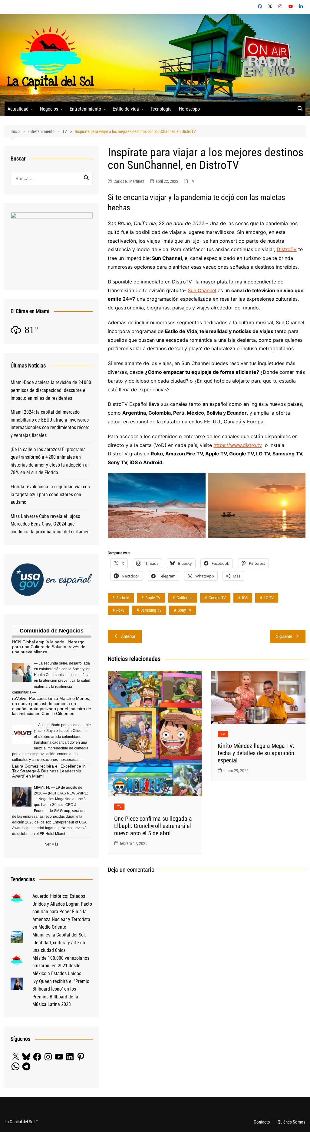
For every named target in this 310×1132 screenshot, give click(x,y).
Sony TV (184, 610)
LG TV (269, 597)
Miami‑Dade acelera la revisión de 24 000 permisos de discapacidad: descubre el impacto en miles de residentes (51, 390)
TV (192, 181)
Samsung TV (151, 610)
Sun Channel (202, 290)
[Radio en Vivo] (266, 57)
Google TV (217, 597)
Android (122, 597)
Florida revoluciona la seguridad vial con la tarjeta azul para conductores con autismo (50, 494)
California (184, 597)
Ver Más (51, 844)
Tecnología (161, 109)
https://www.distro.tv (237, 445)
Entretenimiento (85, 109)
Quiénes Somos (291, 1122)
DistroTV (287, 249)
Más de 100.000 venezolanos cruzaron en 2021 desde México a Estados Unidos (60, 965)
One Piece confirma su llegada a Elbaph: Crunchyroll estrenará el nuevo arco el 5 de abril (153, 826)
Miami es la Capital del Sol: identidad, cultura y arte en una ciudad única (59, 942)
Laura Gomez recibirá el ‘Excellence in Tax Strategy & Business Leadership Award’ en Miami (49, 771)
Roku (120, 610)
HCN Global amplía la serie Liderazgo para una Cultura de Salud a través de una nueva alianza (48, 647)
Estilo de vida (126, 109)
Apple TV (152, 597)
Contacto (262, 1122)
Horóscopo (189, 109)
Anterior (128, 636)
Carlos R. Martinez (129, 181)
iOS (245, 597)
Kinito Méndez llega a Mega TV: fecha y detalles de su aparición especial (256, 753)
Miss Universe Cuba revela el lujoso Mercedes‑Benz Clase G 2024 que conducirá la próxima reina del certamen (50, 524)
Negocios (49, 109)
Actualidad (18, 109)
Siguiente (284, 636)
